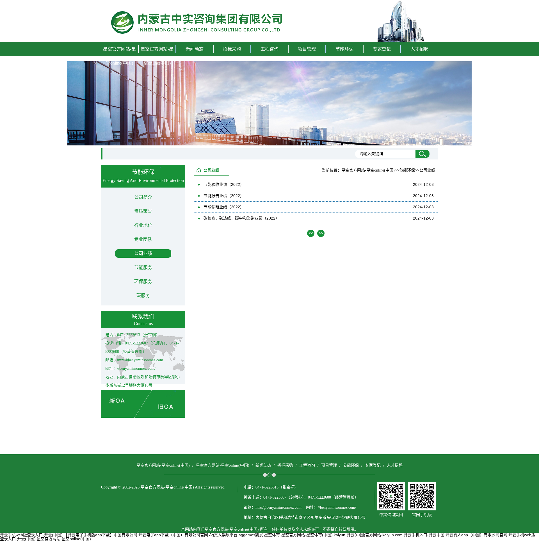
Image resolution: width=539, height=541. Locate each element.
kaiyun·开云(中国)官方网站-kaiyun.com (368, 535)
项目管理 (329, 465)
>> (321, 233)
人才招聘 (419, 49)
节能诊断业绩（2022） (224, 207)
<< (311, 233)
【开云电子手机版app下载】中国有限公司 (100, 535)
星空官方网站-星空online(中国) (119, 56)
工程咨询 (307, 465)
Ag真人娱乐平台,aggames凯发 (236, 535)
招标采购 (285, 465)
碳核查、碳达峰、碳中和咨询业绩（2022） (241, 218)
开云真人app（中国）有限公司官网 (476, 535)
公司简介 (143, 197)
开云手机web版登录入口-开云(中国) (31, 535)
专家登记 (382, 49)
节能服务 (143, 267)
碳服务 (143, 295)
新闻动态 (263, 465)
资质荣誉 (143, 211)
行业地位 (143, 225)
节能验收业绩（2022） (224, 184)
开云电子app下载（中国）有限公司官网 (173, 535)
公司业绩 (143, 253)
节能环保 (351, 465)
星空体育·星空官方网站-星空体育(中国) (298, 535)
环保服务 (143, 281)
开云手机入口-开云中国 (424, 535)
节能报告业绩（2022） (224, 195)
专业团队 (143, 239)
